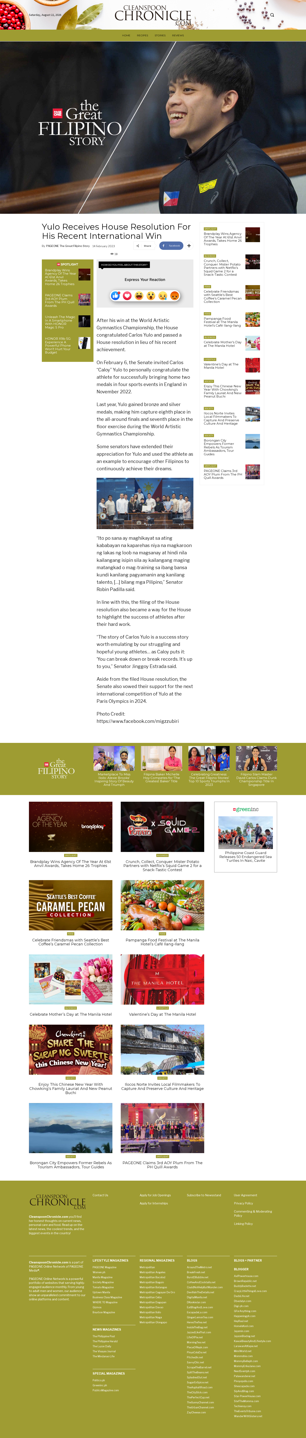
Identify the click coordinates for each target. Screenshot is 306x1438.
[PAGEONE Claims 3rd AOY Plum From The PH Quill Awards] (84, 300)
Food (207, 286)
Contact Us (100, 1195)
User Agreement (245, 1195)
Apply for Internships (154, 1203)
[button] (272, 15)
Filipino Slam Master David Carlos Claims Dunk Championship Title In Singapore (256, 779)
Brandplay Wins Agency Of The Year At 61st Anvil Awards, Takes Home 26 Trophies (60, 277)
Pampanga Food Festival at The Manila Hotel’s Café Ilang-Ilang (222, 322)
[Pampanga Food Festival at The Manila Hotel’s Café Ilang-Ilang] (252, 319)
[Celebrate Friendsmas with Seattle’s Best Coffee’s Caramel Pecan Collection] (252, 292)
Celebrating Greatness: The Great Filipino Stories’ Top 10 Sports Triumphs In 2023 (209, 779)
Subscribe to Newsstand (204, 1195)
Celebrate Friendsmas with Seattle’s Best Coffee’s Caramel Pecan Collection (223, 296)
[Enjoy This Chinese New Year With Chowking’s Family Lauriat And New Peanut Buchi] (252, 387)
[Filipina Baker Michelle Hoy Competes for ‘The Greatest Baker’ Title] (161, 758)
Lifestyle (210, 359)
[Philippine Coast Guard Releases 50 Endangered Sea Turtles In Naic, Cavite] (245, 832)
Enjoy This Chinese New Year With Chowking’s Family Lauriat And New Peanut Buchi (222, 391)
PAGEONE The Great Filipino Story (68, 246)
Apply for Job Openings (155, 1195)
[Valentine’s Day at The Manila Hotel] (252, 365)
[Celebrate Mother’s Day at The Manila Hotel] (252, 343)
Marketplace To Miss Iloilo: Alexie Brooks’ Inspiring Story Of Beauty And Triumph (114, 779)
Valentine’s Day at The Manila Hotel (221, 366)
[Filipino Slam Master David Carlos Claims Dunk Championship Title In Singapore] (256, 758)
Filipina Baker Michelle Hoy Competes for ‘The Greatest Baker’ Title (161, 777)
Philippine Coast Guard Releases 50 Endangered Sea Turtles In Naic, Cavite (245, 857)
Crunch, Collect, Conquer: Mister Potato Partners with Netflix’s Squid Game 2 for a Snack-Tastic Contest (222, 268)
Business (210, 256)
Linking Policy (243, 1223)
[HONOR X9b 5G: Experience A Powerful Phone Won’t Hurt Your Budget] (84, 343)
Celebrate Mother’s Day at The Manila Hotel (222, 344)
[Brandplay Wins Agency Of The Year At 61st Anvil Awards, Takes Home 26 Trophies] (84, 275)
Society (209, 381)
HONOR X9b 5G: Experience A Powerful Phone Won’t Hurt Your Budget (58, 345)
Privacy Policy (243, 1203)
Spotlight (210, 229)
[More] (189, 246)
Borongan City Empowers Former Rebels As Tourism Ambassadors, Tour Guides (219, 447)
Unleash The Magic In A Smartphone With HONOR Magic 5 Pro (60, 322)
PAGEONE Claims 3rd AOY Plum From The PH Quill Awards (59, 300)
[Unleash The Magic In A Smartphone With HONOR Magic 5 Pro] (84, 321)
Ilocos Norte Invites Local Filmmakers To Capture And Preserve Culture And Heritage (221, 418)
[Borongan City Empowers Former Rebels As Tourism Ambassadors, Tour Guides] (252, 441)
